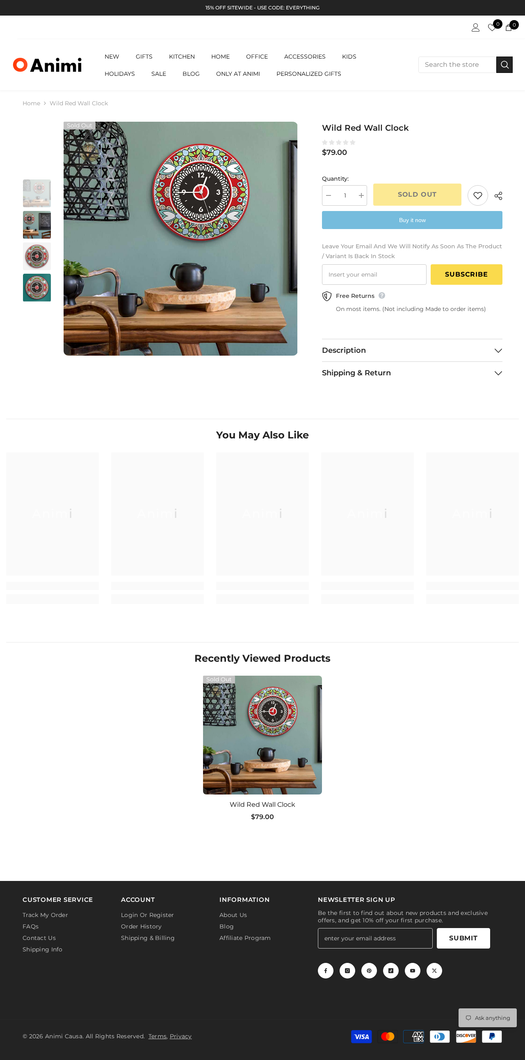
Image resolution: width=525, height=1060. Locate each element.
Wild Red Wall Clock (262, 804)
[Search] (465, 65)
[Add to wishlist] (478, 195)
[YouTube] (412, 970)
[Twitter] (434, 970)
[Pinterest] (369, 970)
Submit (463, 938)
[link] (52, 586)
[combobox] (457, 65)
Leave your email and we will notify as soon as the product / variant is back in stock (412, 251)
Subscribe (466, 274)
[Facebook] (325, 970)
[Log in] (476, 27)
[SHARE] (495, 196)
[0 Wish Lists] (492, 27)
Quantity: (335, 178)
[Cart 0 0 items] (508, 27)
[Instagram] (347, 970)
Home (31, 103)
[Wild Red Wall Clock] (262, 735)
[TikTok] (391, 970)
